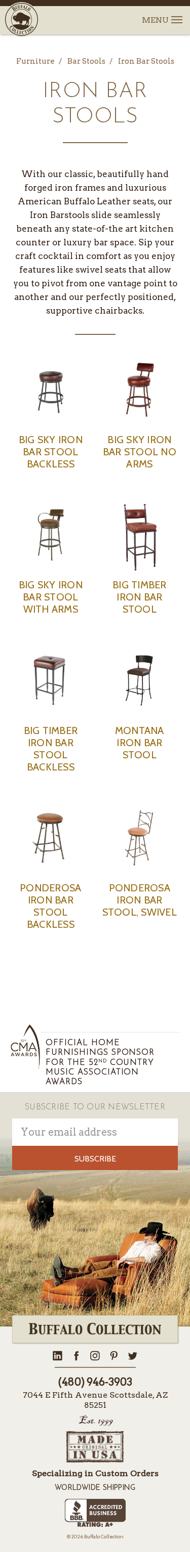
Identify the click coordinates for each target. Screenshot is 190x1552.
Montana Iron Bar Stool (139, 742)
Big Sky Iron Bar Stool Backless (51, 452)
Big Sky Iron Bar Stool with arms (51, 597)
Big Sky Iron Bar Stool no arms (139, 452)
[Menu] (176, 14)
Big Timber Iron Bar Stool (139, 597)
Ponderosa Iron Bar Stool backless (50, 906)
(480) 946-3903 (95, 1382)
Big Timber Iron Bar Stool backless (51, 748)
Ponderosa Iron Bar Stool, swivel (139, 900)
